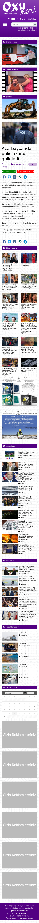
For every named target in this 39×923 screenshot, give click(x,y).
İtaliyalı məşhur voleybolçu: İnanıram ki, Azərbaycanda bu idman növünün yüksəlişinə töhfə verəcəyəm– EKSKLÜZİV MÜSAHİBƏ (28, 602)
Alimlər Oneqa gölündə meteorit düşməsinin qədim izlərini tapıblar (26, 488)
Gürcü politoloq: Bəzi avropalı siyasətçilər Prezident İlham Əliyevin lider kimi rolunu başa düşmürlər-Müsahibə (27, 615)
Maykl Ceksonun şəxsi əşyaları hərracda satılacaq (29, 370)
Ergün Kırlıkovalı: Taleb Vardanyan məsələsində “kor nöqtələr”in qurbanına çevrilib (28, 590)
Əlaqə (35, 30)
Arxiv (20, 30)
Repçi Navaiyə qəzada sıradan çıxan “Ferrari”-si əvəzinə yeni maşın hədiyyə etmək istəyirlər (9, 372)
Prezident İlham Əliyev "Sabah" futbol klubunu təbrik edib (26, 453)
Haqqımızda (27, 30)
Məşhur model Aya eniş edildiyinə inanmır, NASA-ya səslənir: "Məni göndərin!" (10, 306)
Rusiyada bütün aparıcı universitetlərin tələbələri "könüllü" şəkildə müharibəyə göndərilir (26, 548)
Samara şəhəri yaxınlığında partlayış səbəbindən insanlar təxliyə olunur (25, 537)
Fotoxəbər (22, 633)
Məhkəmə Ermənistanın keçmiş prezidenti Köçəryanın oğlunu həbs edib (25, 465)
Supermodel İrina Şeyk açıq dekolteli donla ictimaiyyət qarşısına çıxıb (29, 306)
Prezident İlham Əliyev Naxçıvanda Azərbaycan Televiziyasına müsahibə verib (27, 579)
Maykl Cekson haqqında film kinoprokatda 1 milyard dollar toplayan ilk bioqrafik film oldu (9, 351)
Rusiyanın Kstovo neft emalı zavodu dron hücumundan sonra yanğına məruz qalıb (26, 513)
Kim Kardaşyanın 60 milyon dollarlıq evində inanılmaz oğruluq (29, 286)
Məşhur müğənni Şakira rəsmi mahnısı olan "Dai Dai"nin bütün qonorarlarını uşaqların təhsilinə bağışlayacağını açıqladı (29, 328)
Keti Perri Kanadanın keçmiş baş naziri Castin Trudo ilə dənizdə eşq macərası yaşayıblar (9, 327)
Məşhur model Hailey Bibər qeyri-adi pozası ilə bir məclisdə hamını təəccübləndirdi (9, 287)
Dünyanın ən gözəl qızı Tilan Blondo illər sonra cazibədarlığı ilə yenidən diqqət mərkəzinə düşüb (9, 267)
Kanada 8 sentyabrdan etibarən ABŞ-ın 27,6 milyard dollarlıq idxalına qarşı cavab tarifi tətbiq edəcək (25, 525)
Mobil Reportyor (28, 19)
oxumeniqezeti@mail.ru (19, 916)
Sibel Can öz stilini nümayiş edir (27, 264)
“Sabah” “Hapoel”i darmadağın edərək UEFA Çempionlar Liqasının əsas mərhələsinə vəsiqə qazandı (25, 501)
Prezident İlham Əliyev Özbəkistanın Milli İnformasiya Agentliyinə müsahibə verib (27, 569)
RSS (30, 913)
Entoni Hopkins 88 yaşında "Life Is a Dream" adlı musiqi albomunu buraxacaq (28, 350)
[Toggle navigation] (5, 24)
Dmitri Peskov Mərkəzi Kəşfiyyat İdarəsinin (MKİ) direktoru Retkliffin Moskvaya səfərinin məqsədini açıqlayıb (26, 477)
